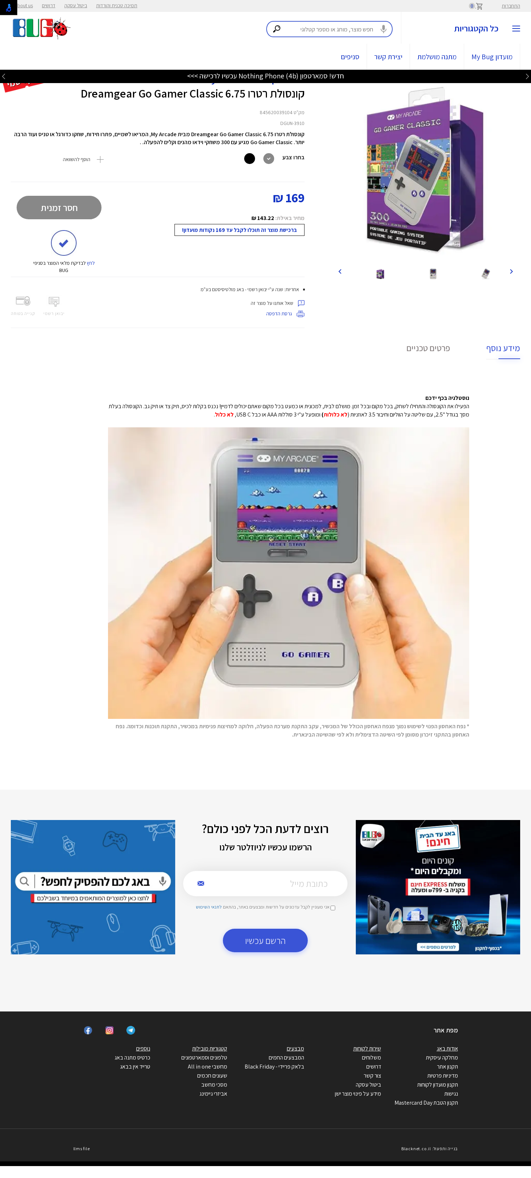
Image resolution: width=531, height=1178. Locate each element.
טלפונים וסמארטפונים (204, 1057)
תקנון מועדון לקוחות (437, 1084)
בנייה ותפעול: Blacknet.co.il (429, 1148)
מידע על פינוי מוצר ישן (358, 1093)
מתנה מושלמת (437, 56)
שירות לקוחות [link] (367, 1048)
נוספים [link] (143, 1048)
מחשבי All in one (207, 1066)
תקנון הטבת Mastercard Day (426, 1102)
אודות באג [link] (447, 1048)
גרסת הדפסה (279, 313)
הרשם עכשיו (265, 940)
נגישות (451, 1093)
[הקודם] (511, 271)
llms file (81, 1148)
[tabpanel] (426, 170)
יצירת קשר (388, 56)
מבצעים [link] (295, 1048)
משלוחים (371, 1057)
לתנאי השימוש (209, 907)
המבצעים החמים (286, 1057)
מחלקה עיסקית (442, 1057)
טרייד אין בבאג (135, 1066)
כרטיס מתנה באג (132, 1057)
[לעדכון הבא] (3, 76)
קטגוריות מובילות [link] (209, 1048)
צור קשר (372, 1075)
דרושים (48, 5)
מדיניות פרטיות (442, 1075)
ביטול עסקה (75, 5)
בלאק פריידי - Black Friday (274, 1066)
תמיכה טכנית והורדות (116, 5)
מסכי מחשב (214, 1084)
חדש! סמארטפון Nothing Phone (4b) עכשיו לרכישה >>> (265, 76)
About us (23, 5)
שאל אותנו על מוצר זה (272, 303)
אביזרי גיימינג (213, 1093)
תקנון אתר (447, 1066)
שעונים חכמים (212, 1075)
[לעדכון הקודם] (527, 76)
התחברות (511, 6)
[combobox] (329, 29)
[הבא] (340, 271)
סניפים (350, 56)
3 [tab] (431, 254)
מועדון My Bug (492, 56)
